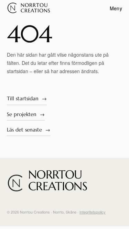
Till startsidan (27, 98)
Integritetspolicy (92, 212)
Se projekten (26, 113)
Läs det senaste (28, 129)
